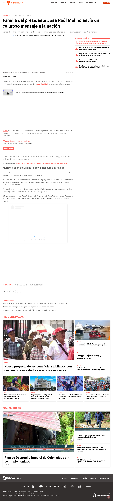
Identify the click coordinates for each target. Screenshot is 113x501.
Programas (63, 2)
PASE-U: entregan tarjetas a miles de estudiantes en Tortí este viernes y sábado (91, 368)
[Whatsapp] (14, 291)
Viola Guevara (80, 451)
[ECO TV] (56, 488)
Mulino (5, 131)
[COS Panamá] (49, 488)
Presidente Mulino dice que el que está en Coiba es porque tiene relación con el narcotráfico (35, 303)
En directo (107, 2)
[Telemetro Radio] (80, 488)
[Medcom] (87, 488)
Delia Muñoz (79, 439)
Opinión (72, 2)
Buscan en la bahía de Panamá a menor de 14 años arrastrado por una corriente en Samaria (92, 345)
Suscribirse (8, 148)
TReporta (54, 2)
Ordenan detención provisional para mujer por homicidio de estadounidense (29, 307)
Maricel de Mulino (36, 285)
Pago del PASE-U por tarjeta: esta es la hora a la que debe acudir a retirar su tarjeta (94, 54)
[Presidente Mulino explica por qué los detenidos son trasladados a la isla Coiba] (8, 95)
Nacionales (13, 15)
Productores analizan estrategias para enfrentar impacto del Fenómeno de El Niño (91, 448)
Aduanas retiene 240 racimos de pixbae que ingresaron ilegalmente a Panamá (15, 396)
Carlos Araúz (7, 465)
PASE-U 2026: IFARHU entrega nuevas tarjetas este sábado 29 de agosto (94, 48)
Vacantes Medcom (38, 491)
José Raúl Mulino (43, 84)
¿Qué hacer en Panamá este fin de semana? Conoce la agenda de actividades (97, 396)
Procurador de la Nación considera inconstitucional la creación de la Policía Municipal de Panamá (91, 356)
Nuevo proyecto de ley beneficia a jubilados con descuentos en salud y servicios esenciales (38, 368)
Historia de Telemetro (24, 491)
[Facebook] (4, 291)
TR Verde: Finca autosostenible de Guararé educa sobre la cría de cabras (91, 436)
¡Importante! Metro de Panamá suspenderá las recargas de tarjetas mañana (29, 310)
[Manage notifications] (108, 497)
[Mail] (19, 291)
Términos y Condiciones (10, 491)
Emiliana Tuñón (10, 77)
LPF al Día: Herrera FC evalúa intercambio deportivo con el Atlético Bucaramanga (91, 461)
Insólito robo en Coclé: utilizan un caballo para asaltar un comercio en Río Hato (94, 67)
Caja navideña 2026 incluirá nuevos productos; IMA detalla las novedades (94, 60)
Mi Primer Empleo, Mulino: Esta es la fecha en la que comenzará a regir (41, 163)
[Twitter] (9, 291)
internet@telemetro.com (11, 497)
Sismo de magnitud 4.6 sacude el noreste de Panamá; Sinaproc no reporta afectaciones (93, 42)
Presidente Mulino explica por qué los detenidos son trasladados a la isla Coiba (39, 92)
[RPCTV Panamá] (33, 488)
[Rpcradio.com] (64, 488)
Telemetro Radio (91, 2)
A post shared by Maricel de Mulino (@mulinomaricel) (38, 240)
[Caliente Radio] (72, 488)
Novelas (81, 2)
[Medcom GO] (25, 488)
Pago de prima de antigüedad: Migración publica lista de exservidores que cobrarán (41, 396)
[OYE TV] (41, 488)
